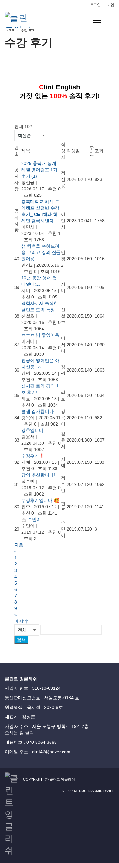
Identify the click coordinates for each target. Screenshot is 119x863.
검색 (21, 639)
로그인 (95, 5)
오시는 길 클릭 (19, 732)
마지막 (21, 621)
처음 (18, 544)
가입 (110, 5)
